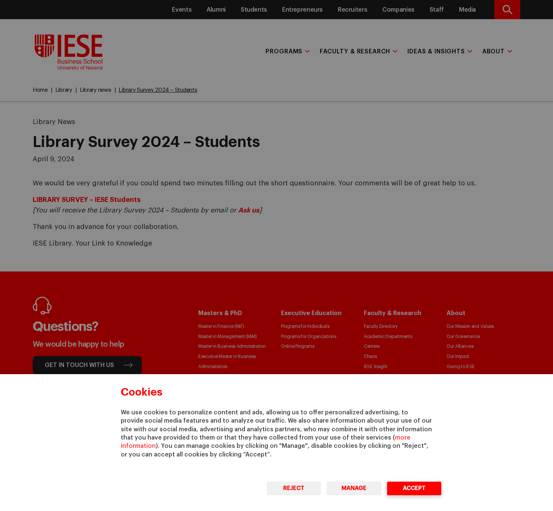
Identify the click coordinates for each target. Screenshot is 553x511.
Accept (414, 488)
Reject (293, 488)
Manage (354, 488)
